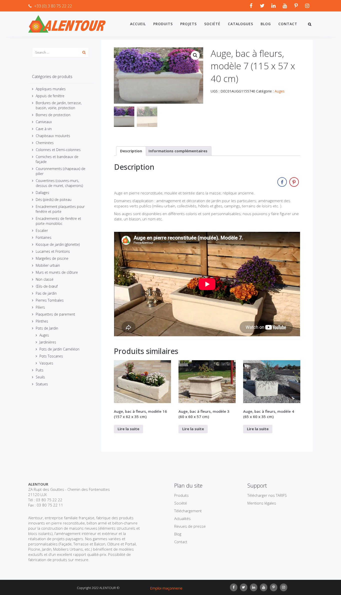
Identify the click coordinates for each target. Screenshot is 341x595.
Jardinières (47, 342)
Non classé (44, 279)
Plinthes (42, 321)
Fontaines (43, 237)
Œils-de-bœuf (47, 286)
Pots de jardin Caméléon (59, 349)
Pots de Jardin (47, 328)
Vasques (46, 363)
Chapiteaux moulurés (53, 135)
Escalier (42, 230)
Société (212, 23)
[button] (195, 55)
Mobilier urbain (48, 265)
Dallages (42, 192)
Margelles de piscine (52, 258)
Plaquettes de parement (55, 314)
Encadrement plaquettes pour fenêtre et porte (60, 209)
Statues (42, 384)
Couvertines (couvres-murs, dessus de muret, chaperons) (59, 183)
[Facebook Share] (282, 182)
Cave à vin (44, 128)
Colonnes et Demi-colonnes (58, 149)
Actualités (182, 518)
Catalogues (240, 23)
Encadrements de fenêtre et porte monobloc (58, 221)
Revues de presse (190, 526)
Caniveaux (44, 121)
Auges (44, 335)
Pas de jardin (46, 293)
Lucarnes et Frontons (53, 251)
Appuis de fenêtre (50, 95)
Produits (163, 23)
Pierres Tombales (50, 300)
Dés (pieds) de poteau (53, 199)
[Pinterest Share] (294, 182)
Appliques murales (51, 88)
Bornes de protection (53, 114)
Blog (266, 23)
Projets (188, 23)
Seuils (40, 377)
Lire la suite (128, 428)
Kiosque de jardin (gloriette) (58, 244)
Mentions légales (261, 503)
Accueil (138, 23)
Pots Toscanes (51, 356)
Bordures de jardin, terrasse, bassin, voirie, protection (59, 105)
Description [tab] (131, 150)
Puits (39, 370)
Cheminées (45, 142)
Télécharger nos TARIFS (267, 495)
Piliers (40, 307)
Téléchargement (188, 510)
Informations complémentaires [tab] (178, 150)
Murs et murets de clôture (57, 272)
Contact (287, 23)
